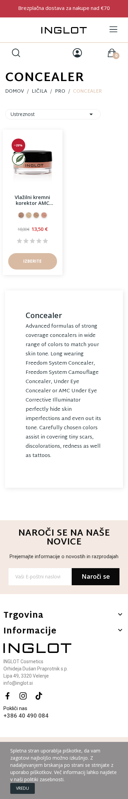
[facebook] (7, 696)
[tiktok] (39, 696)
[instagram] (23, 696)
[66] (36, 215)
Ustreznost (53, 114)
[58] (44, 215)
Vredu (22, 788)
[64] (28, 215)
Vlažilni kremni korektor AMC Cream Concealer (33, 200)
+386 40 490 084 (25, 715)
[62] (21, 215)
